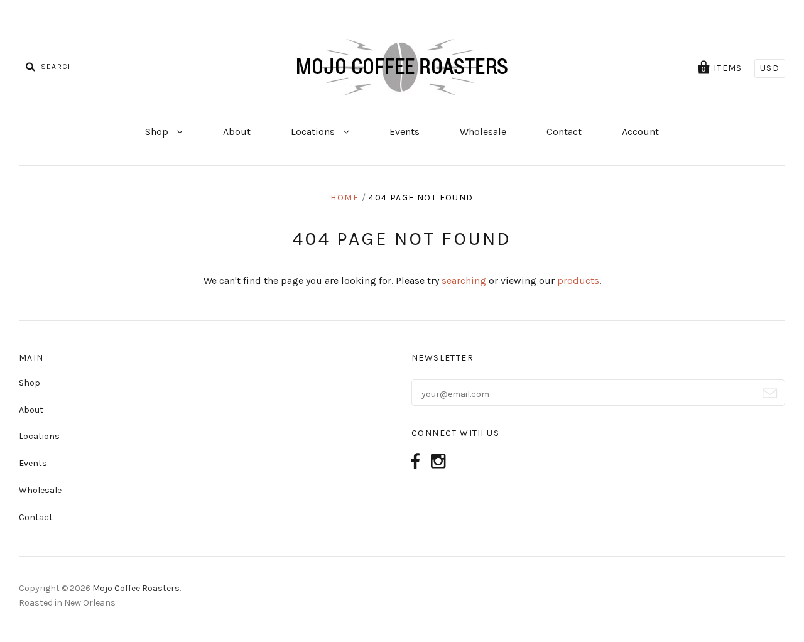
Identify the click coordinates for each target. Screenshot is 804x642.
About (237, 132)
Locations (314, 132)
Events (404, 132)
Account (640, 132)
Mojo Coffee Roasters (136, 588)
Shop (158, 132)
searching (464, 280)
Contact (564, 132)
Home (344, 197)
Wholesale (483, 132)
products (578, 280)
